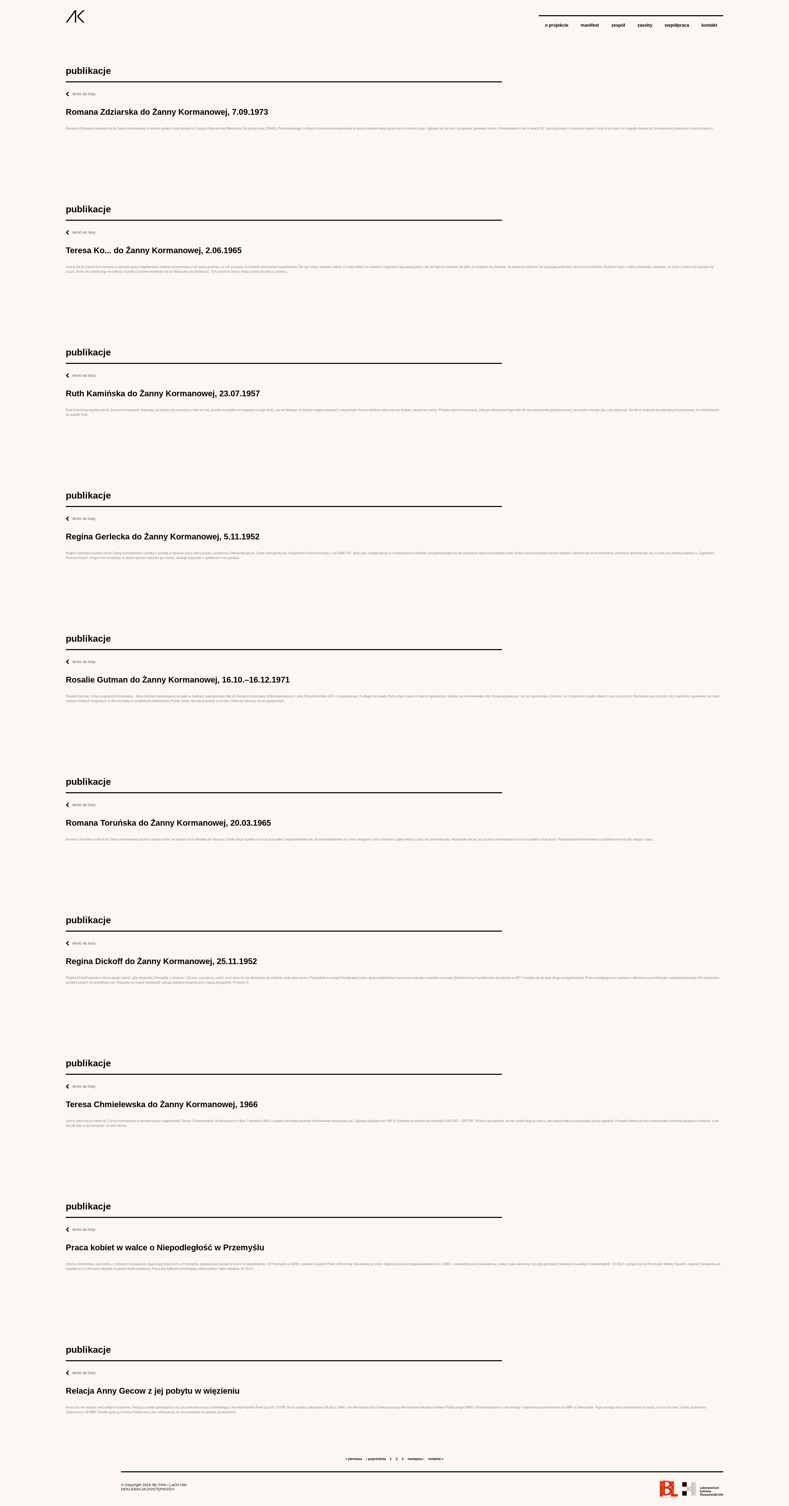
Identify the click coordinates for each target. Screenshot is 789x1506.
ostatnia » (435, 1459)
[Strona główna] (75, 16)
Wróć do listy (84, 94)
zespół (618, 25)
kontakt (709, 25)
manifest (590, 25)
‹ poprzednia (376, 1459)
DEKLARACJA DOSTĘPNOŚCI (147, 1489)
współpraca (677, 25)
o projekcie (556, 25)
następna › (416, 1459)
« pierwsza (354, 1459)
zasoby (644, 25)
